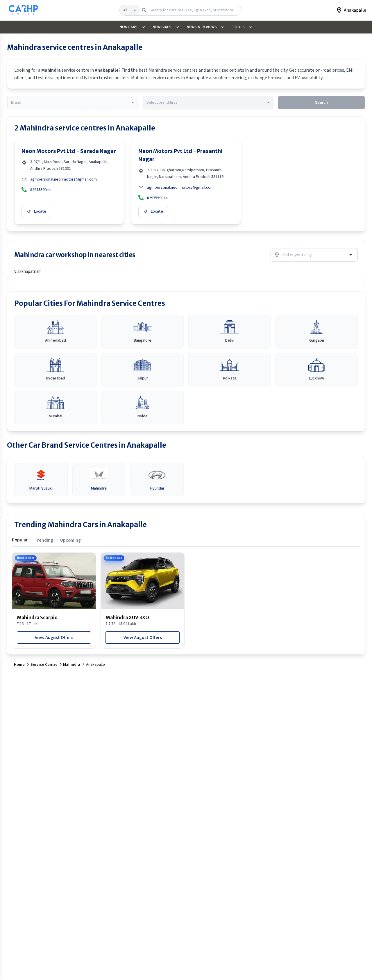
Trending (44, 540)
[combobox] (72, 102)
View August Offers (54, 637)
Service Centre (44, 665)
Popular (20, 540)
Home (19, 665)
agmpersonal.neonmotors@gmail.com (63, 179)
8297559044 (40, 190)
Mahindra (71, 665)
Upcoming (70, 540)
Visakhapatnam (28, 272)
